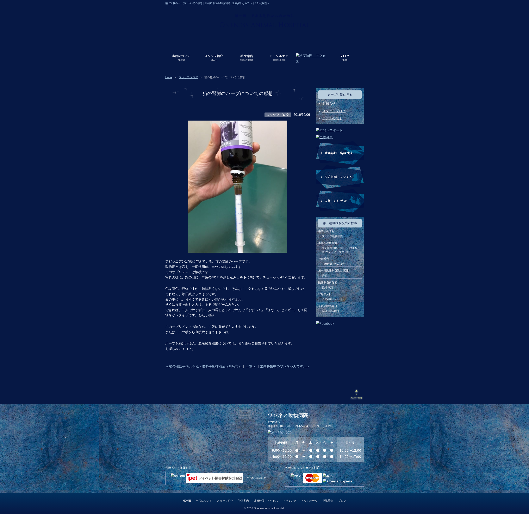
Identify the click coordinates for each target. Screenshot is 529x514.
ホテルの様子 (332, 118)
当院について (204, 500)
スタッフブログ (188, 77)
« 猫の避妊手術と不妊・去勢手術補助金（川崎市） (204, 366)
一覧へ (251, 366)
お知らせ (329, 103)
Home (168, 77)
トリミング (289, 500)
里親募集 (327, 500)
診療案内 (243, 500)
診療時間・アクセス (266, 500)
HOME (187, 500)
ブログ (342, 500)
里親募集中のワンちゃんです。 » (284, 366)
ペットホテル (309, 500)
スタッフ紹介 (225, 500)
